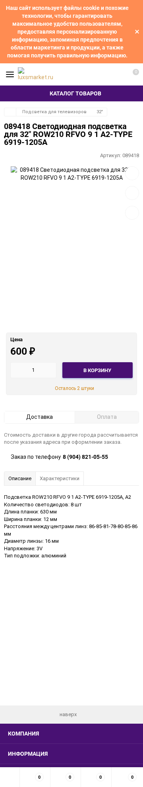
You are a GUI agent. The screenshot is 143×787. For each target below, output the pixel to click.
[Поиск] (103, 74)
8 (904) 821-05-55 (85, 457)
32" (100, 111)
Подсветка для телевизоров (54, 111)
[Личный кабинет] (117, 74)
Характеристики (59, 478)
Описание (19, 478)
